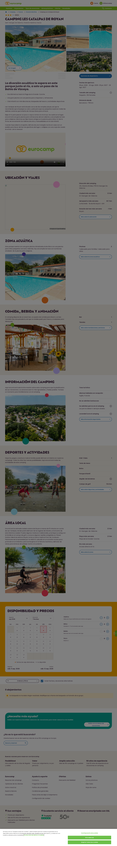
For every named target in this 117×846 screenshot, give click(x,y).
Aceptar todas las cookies (89, 842)
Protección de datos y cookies (34, 835)
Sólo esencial (89, 837)
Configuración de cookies (89, 833)
